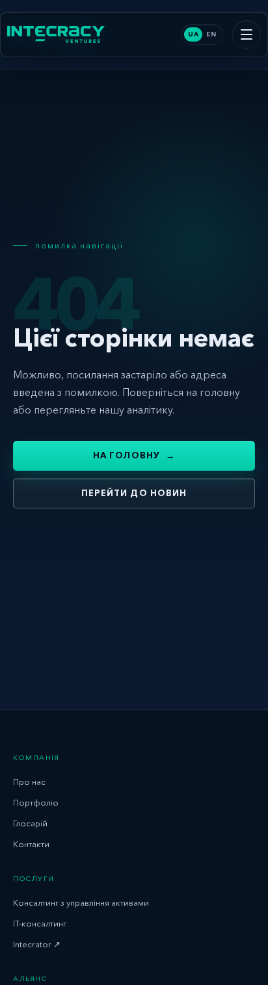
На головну (133, 455)
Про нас (29, 781)
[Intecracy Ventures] (56, 34)
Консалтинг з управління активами (81, 902)
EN (211, 34)
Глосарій (30, 823)
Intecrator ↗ (36, 944)
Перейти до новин (134, 493)
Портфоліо (36, 802)
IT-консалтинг (39, 923)
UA (193, 34)
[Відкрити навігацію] (246, 34)
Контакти (31, 844)
